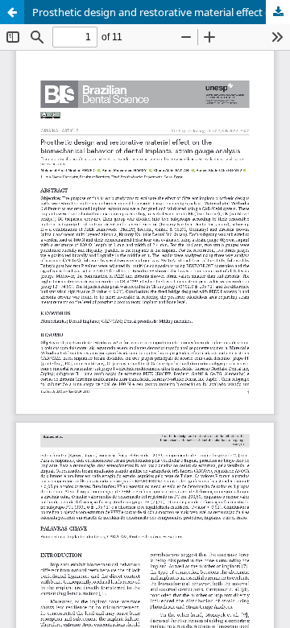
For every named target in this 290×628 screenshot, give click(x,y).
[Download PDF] (278, 12)
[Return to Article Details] (12, 12)
